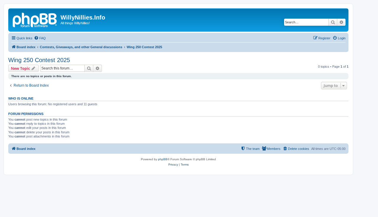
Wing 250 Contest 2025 (39, 60)
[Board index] (35, 19)
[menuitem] (40, 38)
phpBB (162, 159)
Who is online (20, 98)
